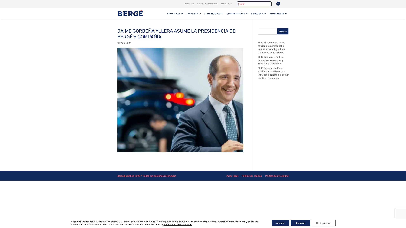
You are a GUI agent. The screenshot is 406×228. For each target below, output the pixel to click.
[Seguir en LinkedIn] (278, 4)
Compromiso (212, 13)
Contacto (189, 4)
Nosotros (173, 13)
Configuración (323, 223)
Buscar (283, 31)
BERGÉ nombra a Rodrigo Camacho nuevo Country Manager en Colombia (271, 60)
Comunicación (236, 13)
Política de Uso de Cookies (178, 224)
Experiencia (276, 13)
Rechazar (300, 223)
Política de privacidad (277, 175)
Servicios (192, 13)
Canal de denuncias (207, 4)
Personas (257, 13)
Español (225, 4)
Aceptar (280, 223)
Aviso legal (232, 175)
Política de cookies (252, 175)
